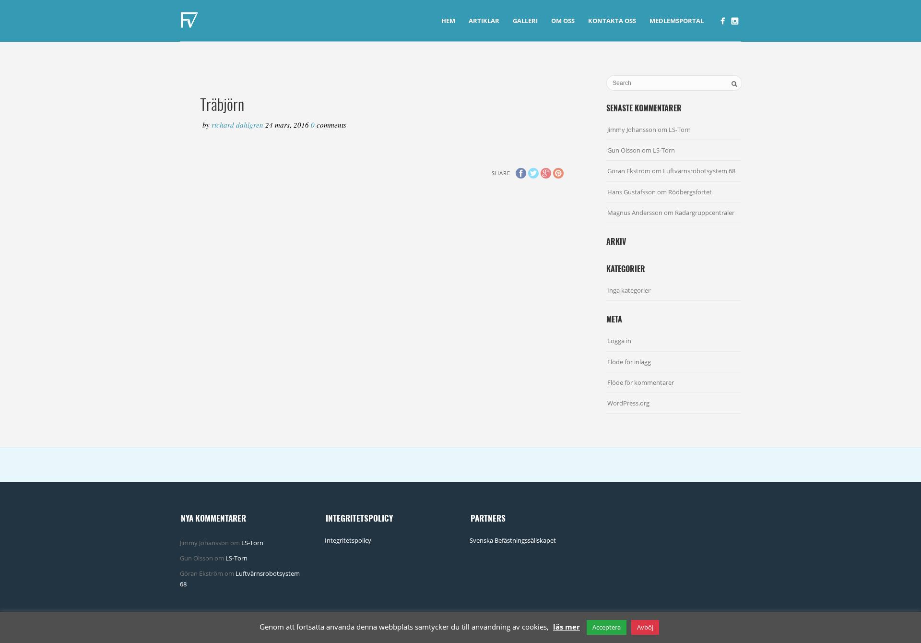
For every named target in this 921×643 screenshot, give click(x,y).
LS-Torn (680, 129)
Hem (448, 20)
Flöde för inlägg (629, 361)
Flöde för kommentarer (640, 382)
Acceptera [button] (606, 627)
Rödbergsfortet (690, 192)
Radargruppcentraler (704, 212)
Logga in (619, 340)
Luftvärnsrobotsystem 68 (699, 171)
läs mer (566, 626)
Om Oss (563, 20)
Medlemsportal (676, 20)
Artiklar (484, 20)
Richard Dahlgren (238, 125)
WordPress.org (628, 403)
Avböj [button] (645, 627)
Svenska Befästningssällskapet (513, 540)
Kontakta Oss (612, 20)
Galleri (525, 20)
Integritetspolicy (348, 540)
